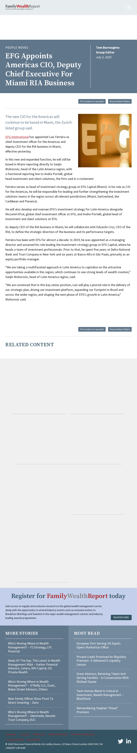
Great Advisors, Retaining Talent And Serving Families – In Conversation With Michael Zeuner (103, 677)
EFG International (17, 137)
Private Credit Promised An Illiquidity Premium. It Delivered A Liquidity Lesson (101, 660)
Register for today (68, 596)
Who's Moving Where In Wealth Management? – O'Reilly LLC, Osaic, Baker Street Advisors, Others (31, 685)
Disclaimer (33, 739)
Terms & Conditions (83, 734)
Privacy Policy (15, 739)
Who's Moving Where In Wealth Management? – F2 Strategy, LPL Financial (30, 647)
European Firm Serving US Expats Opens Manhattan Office (99, 645)
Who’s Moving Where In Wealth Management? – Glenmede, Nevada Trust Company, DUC (31, 716)
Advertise (39, 734)
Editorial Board (58, 734)
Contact (25, 734)
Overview (10, 734)
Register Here (121, 617)
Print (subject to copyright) (92, 101)
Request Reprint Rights (120, 101)
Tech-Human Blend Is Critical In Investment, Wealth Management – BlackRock (100, 695)
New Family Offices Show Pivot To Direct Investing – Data (30, 701)
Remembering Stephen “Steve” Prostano (97, 710)
